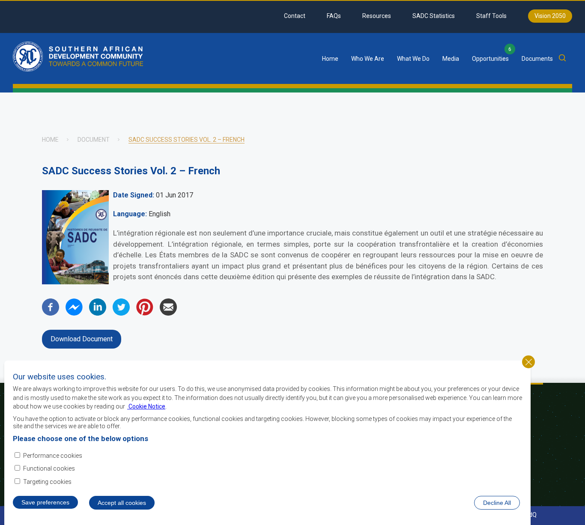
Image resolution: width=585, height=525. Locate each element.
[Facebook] (50, 313)
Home (330, 58)
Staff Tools (491, 15)
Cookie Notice (146, 406)
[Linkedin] (97, 313)
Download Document (82, 339)
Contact (294, 15)
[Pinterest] (144, 313)
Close (528, 361)
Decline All (497, 502)
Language (129, 214)
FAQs (334, 15)
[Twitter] (121, 313)
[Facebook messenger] (74, 313)
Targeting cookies (47, 481)
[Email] (168, 313)
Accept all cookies (122, 502)
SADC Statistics (433, 15)
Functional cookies (49, 468)
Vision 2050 (550, 15)
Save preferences (45, 502)
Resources (376, 15)
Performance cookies (52, 455)
